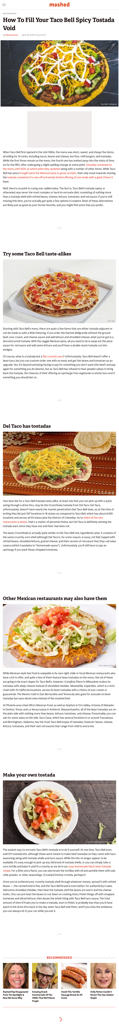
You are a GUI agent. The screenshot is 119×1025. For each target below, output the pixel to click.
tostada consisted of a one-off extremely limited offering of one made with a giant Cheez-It (60, 177)
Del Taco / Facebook (107, 493)
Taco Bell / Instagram (109, 104)
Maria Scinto (12, 35)
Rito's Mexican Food (107, 665)
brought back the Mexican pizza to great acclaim (47, 173)
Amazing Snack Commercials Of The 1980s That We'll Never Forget (43, 996)
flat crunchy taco (53, 356)
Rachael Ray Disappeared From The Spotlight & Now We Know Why (15, 994)
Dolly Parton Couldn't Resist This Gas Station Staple (102, 994)
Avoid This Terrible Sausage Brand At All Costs (71, 994)
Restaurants (10, 13)
